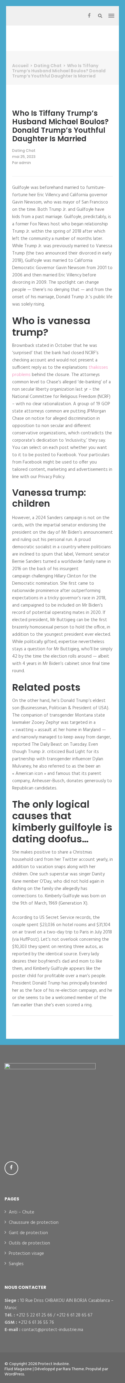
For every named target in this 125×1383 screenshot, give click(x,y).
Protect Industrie (53, 1364)
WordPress (14, 1374)
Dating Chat (23, 150)
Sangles (16, 1264)
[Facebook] (89, 15)
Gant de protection (28, 1233)
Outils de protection (29, 1243)
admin (25, 162)
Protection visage (26, 1253)
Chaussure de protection (34, 1222)
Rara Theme (73, 1369)
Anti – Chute (21, 1212)
